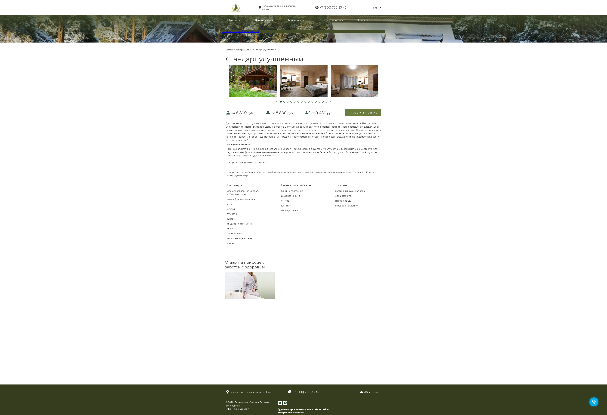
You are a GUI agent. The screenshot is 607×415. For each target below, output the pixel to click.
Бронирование (297, 20)
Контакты (362, 20)
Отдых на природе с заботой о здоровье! (245, 264)
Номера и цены (264, 20)
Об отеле (232, 20)
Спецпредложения (331, 20)
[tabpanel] (253, 81)
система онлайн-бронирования (240, 31)
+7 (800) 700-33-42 (333, 7)
